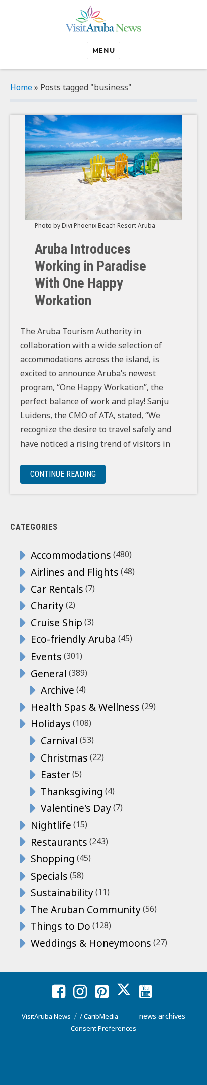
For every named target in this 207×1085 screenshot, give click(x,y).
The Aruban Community (86, 909)
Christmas (64, 758)
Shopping (53, 858)
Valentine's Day (76, 808)
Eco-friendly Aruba (73, 639)
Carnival (59, 740)
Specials (49, 876)
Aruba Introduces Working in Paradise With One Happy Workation (90, 275)
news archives (162, 1016)
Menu (103, 50)
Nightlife (51, 825)
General (49, 673)
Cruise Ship (56, 622)
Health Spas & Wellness (85, 707)
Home (21, 87)
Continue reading (68, 474)
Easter (55, 774)
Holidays (51, 723)
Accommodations (71, 555)
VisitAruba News (46, 1016)
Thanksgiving (72, 791)
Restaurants (59, 842)
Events (46, 656)
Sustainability (62, 892)
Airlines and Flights (75, 572)
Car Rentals (57, 589)
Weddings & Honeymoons (91, 943)
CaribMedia (101, 1016)
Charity (47, 605)
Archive (57, 690)
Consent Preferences (103, 1028)
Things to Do (60, 926)
